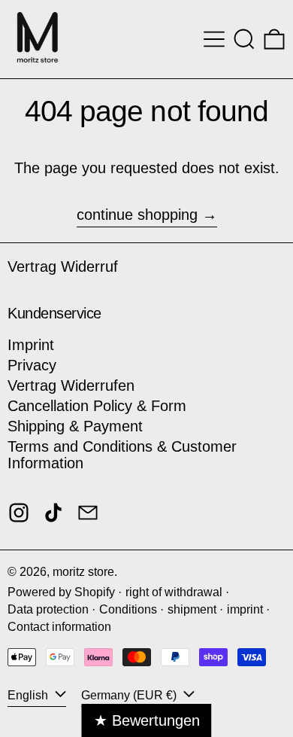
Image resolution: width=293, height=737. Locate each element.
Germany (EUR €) (130, 695)
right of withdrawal (173, 592)
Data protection (48, 609)
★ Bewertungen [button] (147, 720)
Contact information (59, 626)
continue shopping (137, 214)
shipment (192, 609)
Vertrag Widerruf (63, 266)
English (29, 695)
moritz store (83, 571)
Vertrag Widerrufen (71, 385)
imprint (245, 609)
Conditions (128, 609)
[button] (244, 39)
